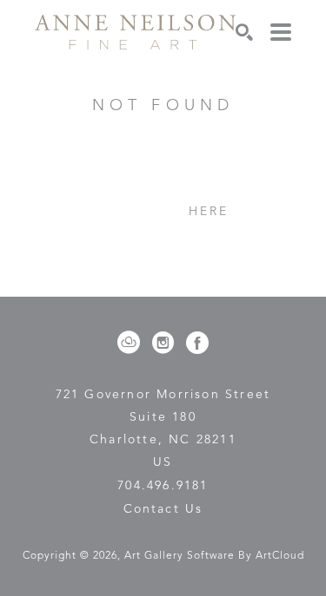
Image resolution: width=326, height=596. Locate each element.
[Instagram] (166, 342)
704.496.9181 (162, 486)
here (209, 212)
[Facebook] (197, 342)
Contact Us (163, 509)
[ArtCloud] (131, 342)
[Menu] (280, 32)
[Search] (244, 32)
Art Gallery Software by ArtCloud (214, 556)
